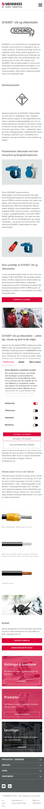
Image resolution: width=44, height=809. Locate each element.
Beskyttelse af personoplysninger (19, 802)
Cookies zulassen (22, 434)
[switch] (35, 411)
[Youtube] (4, 786)
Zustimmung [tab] (8, 362)
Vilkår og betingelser (37, 802)
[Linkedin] (10, 786)
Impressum (4, 803)
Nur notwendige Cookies (22, 445)
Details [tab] (22, 362)
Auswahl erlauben (22, 439)
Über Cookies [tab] (35, 362)
